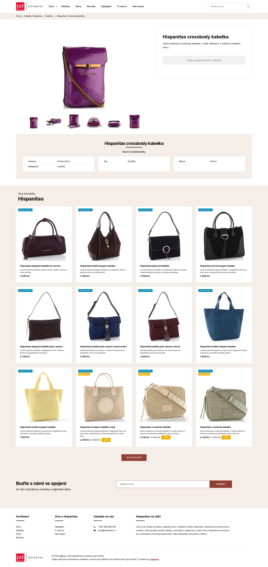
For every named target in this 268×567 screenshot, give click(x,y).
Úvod (18, 16)
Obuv (51, 6)
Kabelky (65, 6)
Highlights (106, 6)
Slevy (78, 6)
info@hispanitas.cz (107, 530)
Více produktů (134, 457)
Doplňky (49, 16)
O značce (122, 6)
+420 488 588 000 (107, 526)
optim (154, 559)
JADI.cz (62, 556)
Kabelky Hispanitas (33, 16)
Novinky (91, 6)
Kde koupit (138, 6)
